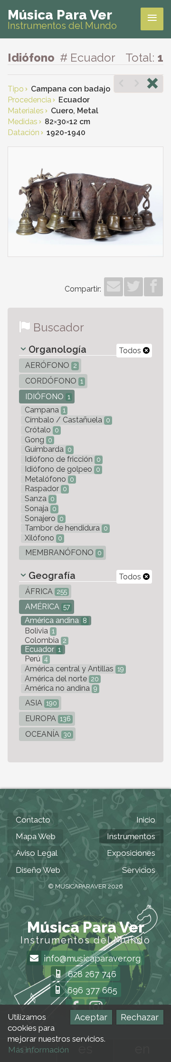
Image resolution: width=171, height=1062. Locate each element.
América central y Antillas (73, 668)
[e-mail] (113, 286)
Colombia (44, 640)
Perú (35, 658)
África (45, 591)
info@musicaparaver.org (91, 958)
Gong (37, 439)
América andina (55, 620)
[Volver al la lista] (152, 84)
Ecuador (42, 649)
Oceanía (47, 734)
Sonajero (43, 518)
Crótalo (41, 429)
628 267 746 (91, 974)
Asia (40, 702)
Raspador (45, 488)
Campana (44, 409)
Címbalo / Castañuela (66, 419)
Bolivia (39, 630)
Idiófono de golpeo (61, 469)
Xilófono (42, 537)
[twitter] (133, 286)
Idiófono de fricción (62, 459)
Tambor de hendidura (65, 527)
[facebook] (153, 286)
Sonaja (40, 508)
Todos (131, 350)
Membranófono (62, 552)
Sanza (39, 498)
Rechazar (140, 1017)
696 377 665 (91, 990)
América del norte (61, 678)
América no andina (60, 688)
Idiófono (46, 396)
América (46, 606)
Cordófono (53, 380)
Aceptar (91, 1017)
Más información (38, 1049)
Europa (47, 718)
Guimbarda (47, 449)
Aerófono (50, 365)
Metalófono (48, 479)
